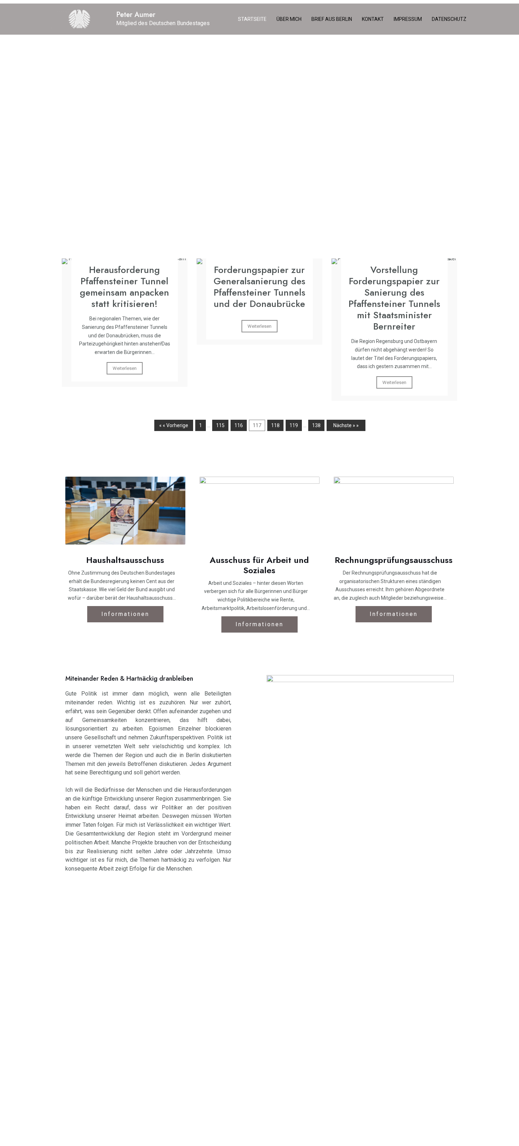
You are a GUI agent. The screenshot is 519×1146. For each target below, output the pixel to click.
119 (294, 425)
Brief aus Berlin (331, 19)
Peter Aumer (135, 15)
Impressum (408, 19)
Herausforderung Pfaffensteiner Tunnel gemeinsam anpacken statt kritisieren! (124, 286)
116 (238, 425)
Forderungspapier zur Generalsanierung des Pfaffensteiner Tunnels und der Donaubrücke (259, 286)
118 (275, 425)
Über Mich (289, 19)
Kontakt (373, 19)
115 (220, 425)
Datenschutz (449, 19)
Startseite (252, 19)
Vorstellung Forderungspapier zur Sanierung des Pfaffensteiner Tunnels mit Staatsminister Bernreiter (394, 298)
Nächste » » (346, 425)
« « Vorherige (173, 425)
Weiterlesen (125, 368)
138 (316, 425)
